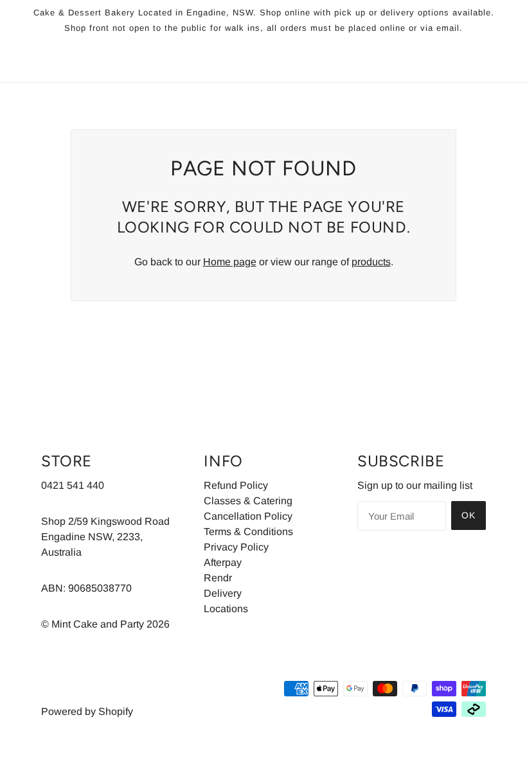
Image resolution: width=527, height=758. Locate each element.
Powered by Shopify (87, 711)
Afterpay (223, 562)
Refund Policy (236, 485)
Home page (229, 261)
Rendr (218, 577)
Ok (468, 515)
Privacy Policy (236, 547)
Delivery (223, 593)
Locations (226, 608)
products (371, 261)
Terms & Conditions (248, 531)
